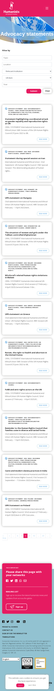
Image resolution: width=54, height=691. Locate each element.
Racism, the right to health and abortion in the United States (26, 354)
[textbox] (28, 57)
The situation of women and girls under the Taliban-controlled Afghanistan (26, 234)
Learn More (32, 685)
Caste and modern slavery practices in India (26, 471)
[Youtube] (18, 622)
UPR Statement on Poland (17, 505)
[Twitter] (7, 622)
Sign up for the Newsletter (14, 634)
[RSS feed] (24, 622)
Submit (33, 91)
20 (43, 535)
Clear (47, 91)
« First (4, 536)
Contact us (7, 630)
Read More (43, 139)
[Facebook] (3, 622)
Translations (8, 637)
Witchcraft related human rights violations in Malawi (26, 276)
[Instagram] (12, 622)
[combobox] (27, 57)
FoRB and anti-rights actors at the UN (23, 390)
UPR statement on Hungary (18, 198)
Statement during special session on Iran (25, 158)
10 (34, 535)
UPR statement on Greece (17, 314)
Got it (20, 685)
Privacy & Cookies (10, 627)
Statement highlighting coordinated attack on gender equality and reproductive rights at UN (26, 121)
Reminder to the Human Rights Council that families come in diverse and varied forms (26, 429)
